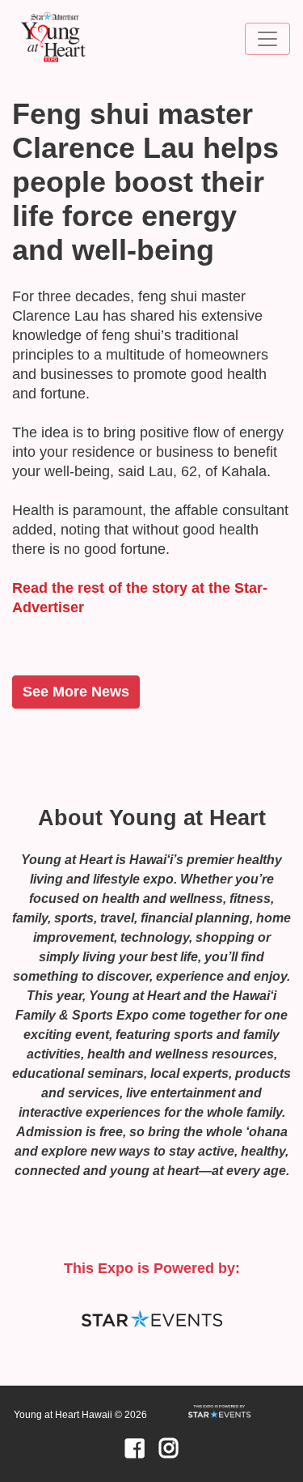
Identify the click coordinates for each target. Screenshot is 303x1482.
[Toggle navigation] (267, 39)
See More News (76, 692)
